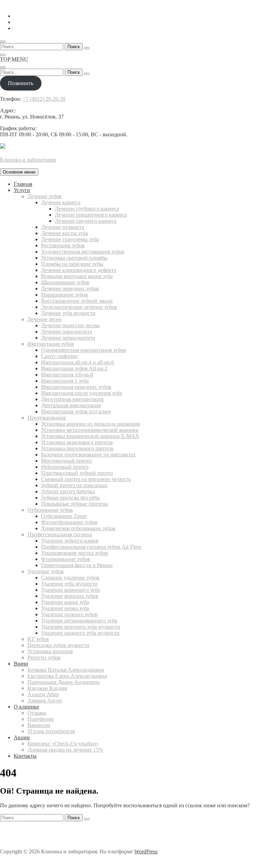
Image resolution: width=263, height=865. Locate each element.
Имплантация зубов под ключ (76, 411)
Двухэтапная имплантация (72, 399)
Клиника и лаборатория (28, 160)
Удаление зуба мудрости (69, 584)
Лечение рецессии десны (70, 325)
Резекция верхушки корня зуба (77, 276)
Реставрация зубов (63, 245)
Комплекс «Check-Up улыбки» (63, 743)
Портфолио (40, 719)
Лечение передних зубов (70, 288)
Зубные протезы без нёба (70, 497)
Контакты (25, 756)
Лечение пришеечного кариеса (91, 215)
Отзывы (36, 713)
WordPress (146, 851)
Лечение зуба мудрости (68, 313)
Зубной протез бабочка (68, 491)
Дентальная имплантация (71, 405)
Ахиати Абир (43, 694)
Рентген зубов (44, 657)
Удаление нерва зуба (65, 608)
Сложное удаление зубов (70, 577)
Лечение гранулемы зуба (70, 239)
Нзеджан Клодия (47, 688)
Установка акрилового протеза (77, 442)
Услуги (22, 190)
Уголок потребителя (51, 731)
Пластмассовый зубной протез (77, 473)
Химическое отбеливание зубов (78, 528)
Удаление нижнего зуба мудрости (80, 633)
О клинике (26, 707)
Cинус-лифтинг (59, 356)
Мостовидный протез (66, 461)
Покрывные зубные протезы (74, 504)
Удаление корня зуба (65, 602)
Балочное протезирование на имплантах (88, 454)
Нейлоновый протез (64, 467)
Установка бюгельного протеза (77, 448)
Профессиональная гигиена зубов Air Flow (91, 547)
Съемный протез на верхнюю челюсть (86, 479)
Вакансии (38, 725)
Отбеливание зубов (50, 510)
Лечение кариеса (60, 202)
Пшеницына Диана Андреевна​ (63, 682)
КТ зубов (38, 639)
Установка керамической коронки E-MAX (90, 436)
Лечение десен (44, 319)
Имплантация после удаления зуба (81, 393)
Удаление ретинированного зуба (79, 620)
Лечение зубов (44, 196)
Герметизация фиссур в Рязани (77, 565)
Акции (22, 737)
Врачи (21, 664)
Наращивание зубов (64, 295)
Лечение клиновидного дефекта (78, 270)
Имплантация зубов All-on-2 (74, 368)
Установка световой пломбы (74, 258)
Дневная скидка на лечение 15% (65, 750)
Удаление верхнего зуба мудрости (80, 627)
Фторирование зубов (65, 559)
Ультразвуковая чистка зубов (74, 553)
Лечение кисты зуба (64, 233)
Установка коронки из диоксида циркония (90, 424)
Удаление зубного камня (69, 541)
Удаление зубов (45, 571)
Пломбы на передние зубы (72, 264)
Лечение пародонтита (66, 331)
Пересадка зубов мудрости (58, 645)
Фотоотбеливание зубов (69, 522)
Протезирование (46, 418)
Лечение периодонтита (68, 338)
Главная (23, 184)
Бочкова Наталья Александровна (65, 670)
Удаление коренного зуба (70, 590)
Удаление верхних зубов (69, 596)
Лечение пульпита (62, 227)
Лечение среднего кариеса (85, 221)
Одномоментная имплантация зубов (83, 350)
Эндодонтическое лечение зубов (79, 307)
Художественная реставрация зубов (82, 252)
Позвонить (20, 83)
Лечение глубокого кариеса (87, 208)
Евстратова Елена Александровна (67, 676)
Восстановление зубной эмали (77, 301)
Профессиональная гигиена (59, 534)
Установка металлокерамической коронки (90, 430)
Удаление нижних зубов (69, 614)
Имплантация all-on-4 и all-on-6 (77, 362)
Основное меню (19, 172)
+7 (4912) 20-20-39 (44, 99)
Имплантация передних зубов (76, 387)
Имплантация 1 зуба (65, 381)
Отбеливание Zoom (64, 516)
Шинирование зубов (65, 282)
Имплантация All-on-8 (67, 374)
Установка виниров (50, 651)
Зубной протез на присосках (74, 485)
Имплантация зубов (50, 344)
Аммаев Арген (44, 700)
